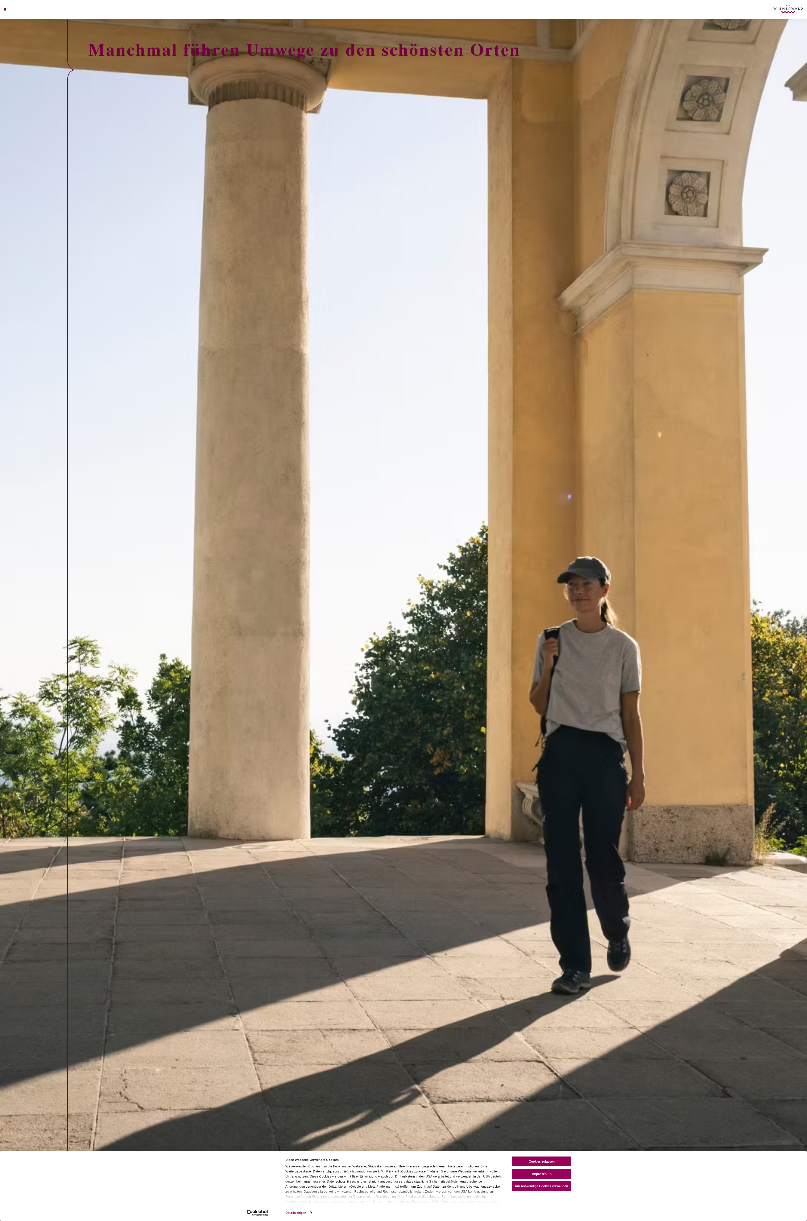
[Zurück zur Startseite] (788, 9)
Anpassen (539, 1174)
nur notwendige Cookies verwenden (541, 1186)
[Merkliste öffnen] (23, 9)
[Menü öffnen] (5, 9)
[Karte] (17, 9)
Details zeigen (295, 1212)
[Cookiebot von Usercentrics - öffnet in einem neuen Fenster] (257, 1213)
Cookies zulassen (542, 1161)
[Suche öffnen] (29, 9)
